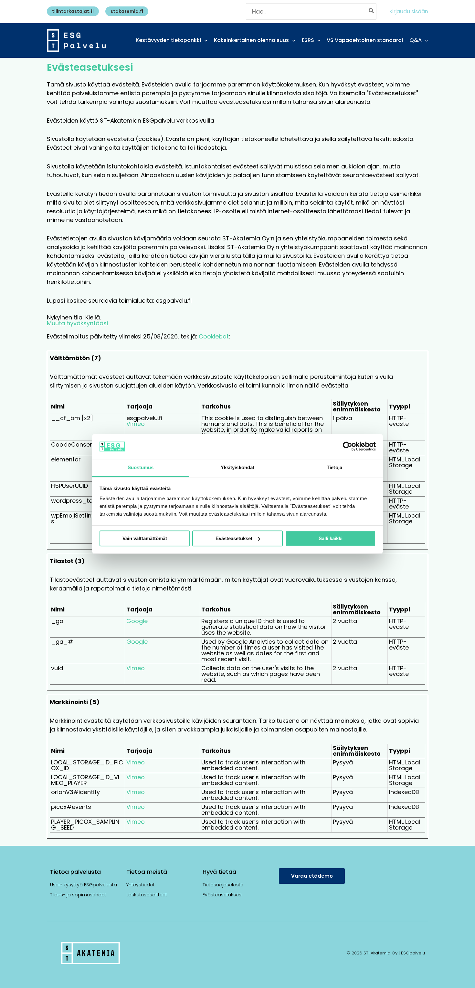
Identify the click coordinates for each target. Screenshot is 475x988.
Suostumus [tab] (141, 467)
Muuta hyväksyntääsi (77, 323)
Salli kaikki (331, 538)
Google (137, 621)
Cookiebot (214, 336)
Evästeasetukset (234, 538)
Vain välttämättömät (144, 538)
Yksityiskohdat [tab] (237, 467)
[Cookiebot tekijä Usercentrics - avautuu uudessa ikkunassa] (347, 446)
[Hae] (371, 11)
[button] (71, 11)
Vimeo (135, 424)
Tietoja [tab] (334, 467)
